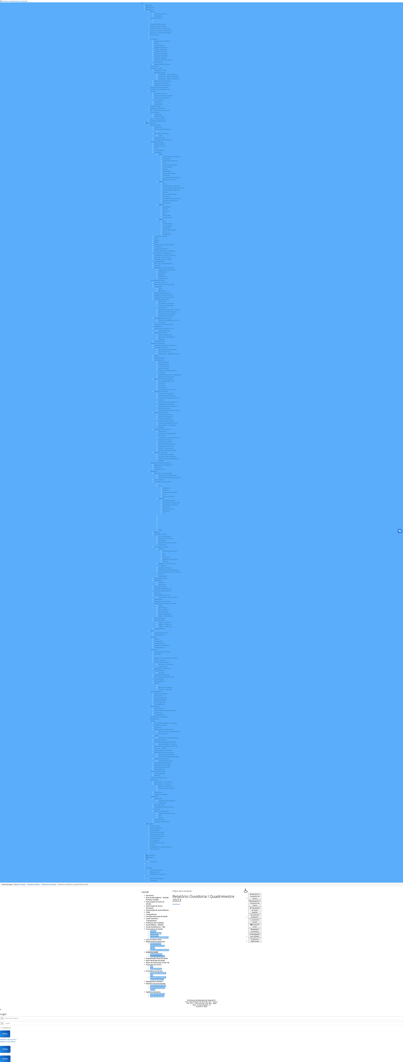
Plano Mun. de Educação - (167, 475)
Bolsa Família (159, 144)
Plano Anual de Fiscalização (164, 284)
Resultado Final (164, 352)
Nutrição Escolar (160, 534)
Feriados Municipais (157, 832)
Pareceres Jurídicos (165, 442)
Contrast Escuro (255, 921)
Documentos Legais (170, 492)
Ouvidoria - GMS (156, 68)
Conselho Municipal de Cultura (165, 345)
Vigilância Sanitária (157, 108)
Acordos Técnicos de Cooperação (165, 665)
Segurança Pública (161, 794)
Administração (155, 125)
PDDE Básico (162, 608)
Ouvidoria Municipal (161, 299)
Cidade (150, 824)
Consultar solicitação (166, 303)
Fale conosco (159, 708)
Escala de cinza (255, 926)
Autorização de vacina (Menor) (157, 910)
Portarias (166, 175)
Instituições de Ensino (162, 595)
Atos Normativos (160, 587)
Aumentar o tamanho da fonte (255, 903)
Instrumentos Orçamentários (165, 710)
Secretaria (150, 895)
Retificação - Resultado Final (168, 354)
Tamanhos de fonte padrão (255, 910)
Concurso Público (156, 18)
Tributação (158, 641)
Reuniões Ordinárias (170, 161)
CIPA (160, 136)
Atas (164, 163)
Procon (152, 91)
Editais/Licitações (160, 54)
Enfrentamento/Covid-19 (159, 937)
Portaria (166, 490)
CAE (159, 486)
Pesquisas (157, 102)
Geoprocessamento (161, 811)
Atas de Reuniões (169, 501)
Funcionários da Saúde (154, 929)
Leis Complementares (166, 381)
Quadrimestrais (156, 969)
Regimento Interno (170, 180)
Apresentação (163, 362)
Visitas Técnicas (168, 496)
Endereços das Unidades (155, 923)
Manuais (161, 339)
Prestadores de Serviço (162, 763)
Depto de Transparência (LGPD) (165, 658)
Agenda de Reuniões (165, 538)
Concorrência (159, 45)
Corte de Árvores (160, 698)
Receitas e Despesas (165, 448)
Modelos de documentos (163, 140)
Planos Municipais (169, 173)
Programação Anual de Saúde (157, 958)
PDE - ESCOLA (163, 610)
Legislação (158, 16)
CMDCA (161, 182)
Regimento (167, 488)
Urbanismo (154, 796)
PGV (159, 815)
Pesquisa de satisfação (162, 81)
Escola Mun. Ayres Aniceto (168, 597)
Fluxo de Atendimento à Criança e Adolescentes (163, 590)
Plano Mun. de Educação (163, 473)
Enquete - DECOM (164, 689)
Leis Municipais (155, 838)
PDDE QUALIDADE (164, 614)
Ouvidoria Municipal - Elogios (169, 310)
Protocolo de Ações (165, 761)
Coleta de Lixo (159, 643)
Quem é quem (163, 368)
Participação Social (161, 412)
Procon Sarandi (159, 660)
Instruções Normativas (166, 389)
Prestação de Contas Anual (164, 297)
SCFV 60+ (157, 266)
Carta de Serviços (156, 870)
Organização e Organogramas (161, 847)
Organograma (163, 364)
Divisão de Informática (162, 129)
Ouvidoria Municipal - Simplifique (166, 306)
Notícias (151, 7)
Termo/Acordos (160, 618)
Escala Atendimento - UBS (155, 927)
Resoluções (167, 159)
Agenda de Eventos (165, 687)
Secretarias (151, 123)
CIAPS (156, 148)
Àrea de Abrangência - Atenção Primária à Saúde (165, 724)
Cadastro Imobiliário (161, 645)
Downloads (158, 104)
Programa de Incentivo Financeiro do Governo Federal (165, 602)
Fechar (5, 1049)
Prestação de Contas (166, 446)
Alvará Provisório (160, 14)
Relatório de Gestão (161, 83)
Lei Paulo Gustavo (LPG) (166, 457)
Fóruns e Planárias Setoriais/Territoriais (166, 420)
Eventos (161, 673)
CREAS (156, 240)
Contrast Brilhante (255, 916)
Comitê (161, 549)
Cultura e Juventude (157, 343)
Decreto (165, 561)
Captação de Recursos (162, 652)
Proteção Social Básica (162, 257)
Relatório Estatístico (166, 316)
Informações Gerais (170, 551)
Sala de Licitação (160, 58)
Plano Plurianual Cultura (167, 444)
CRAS (156, 238)
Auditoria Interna (160, 333)
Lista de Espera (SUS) (161, 767)
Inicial (149, 5)
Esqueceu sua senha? (7, 1042)
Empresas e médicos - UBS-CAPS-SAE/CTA (158, 978)
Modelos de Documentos (163, 295)
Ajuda (149, 868)
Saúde (152, 721)
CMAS (160, 154)
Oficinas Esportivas (161, 633)
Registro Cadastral (161, 56)
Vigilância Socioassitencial (164, 268)
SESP (151, 631)
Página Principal (19, 884)
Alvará (152, 12)
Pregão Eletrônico (160, 49)
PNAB (156, 356)
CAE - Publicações (164, 536)
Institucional (159, 360)
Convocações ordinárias (171, 190)
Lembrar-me (6, 1028)
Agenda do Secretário (166, 377)
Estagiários (154, 935)
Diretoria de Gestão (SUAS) (164, 245)
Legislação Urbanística (166, 813)
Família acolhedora (161, 249)
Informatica (154, 35)
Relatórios (162, 276)
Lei (164, 513)
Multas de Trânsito (165, 786)
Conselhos (158, 152)
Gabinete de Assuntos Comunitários (162, 670)
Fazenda (153, 637)
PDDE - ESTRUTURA (165, 616)
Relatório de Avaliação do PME (169, 478)
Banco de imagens (157, 878)
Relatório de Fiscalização (167, 312)
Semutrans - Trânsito (162, 784)
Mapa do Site (155, 872)
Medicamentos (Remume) (163, 729)
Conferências (167, 224)
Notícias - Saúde (160, 748)
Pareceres (166, 507)
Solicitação (162, 301)
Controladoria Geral (157, 280)
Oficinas (157, 776)
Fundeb (161, 499)
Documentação (164, 331)
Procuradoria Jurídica (162, 662)
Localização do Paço (157, 843)
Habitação (158, 799)
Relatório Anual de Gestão (164, 752)
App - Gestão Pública (157, 119)
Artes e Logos (155, 826)
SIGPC (160, 606)
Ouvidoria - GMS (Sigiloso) (167, 75)
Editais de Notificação (166, 788)
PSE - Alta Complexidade (163, 264)
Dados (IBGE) (154, 830)
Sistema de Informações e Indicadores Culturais (168, 403)
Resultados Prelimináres (167, 350)
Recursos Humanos (161, 133)
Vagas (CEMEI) (159, 620)
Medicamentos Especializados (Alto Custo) (157, 946)
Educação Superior (161, 578)
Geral (160, 289)
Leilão (156, 43)
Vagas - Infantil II (164, 624)
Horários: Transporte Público (160, 33)
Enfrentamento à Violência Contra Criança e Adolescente (161, 29)
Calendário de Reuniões (171, 503)
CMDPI (160, 219)
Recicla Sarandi (159, 702)
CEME (156, 736)
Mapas (160, 817)
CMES (160, 530)
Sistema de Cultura (161, 392)
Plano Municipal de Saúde (155, 960)
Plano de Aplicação (169, 194)
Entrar (5, 1034)
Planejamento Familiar (162, 765)
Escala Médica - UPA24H (163, 750)
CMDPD (161, 205)
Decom (156, 683)
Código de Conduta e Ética (164, 329)
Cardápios (162, 540)
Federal (161, 582)
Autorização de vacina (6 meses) (155, 903)
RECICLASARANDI (160, 700)
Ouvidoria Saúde (160, 740)
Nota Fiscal (154, 66)
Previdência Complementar (160, 89)
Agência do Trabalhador (163, 465)
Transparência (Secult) (162, 429)
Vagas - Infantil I (164, 622)
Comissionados (155, 933)
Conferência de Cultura (167, 396)
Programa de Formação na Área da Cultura (168, 407)
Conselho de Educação (162, 482)
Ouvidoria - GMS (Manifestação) (160, 71)
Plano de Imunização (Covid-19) (165, 746)
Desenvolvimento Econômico (160, 463)
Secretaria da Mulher (158, 771)
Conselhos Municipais (158, 24)
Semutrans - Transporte (163, 782)
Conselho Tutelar (160, 236)
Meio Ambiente (155, 692)
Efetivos (153, 931)
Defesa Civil (158, 696)
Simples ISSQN (155, 106)
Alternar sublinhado (255, 940)
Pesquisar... (154, 862)
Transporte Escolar (161, 547)
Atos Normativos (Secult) (163, 379)
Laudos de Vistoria (165, 568)
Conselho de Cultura (165, 394)
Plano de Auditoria (165, 335)
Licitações (153, 39)
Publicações (162, 272)
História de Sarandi (157, 836)
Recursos (157, 593)
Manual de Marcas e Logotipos (169, 375)
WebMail (150, 857)
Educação (153, 471)
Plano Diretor (159, 805)
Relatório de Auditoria (166, 337)
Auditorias (162, 431)
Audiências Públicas (165, 417)
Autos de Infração (160, 694)
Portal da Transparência (159, 87)
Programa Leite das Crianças (164, 255)
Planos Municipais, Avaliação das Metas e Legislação (164, 252)
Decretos (161, 383)
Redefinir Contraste (255, 930)
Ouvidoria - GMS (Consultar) (168, 79)
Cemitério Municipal (161, 822)
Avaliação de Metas (170, 165)
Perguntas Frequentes (162, 85)
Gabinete (153, 650)
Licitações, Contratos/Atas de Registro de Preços (169, 439)
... (148, 859)
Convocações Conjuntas (171, 186)
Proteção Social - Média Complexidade (163, 260)
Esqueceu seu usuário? (8, 1039)
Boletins (161, 274)
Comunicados (159, 117)
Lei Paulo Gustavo (160, 347)
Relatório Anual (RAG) (166, 755)
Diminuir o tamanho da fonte (255, 896)
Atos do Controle (160, 282)
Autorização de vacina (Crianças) (154, 907)
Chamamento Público (162, 41)
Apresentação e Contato (167, 744)
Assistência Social (156, 142)
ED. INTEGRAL (163, 612)
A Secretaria (158, 480)
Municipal (162, 291)
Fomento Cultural (160, 452)
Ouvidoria (151, 855)
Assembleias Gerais (165, 415)
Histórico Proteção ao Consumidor (162, 99)
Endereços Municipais (158, 26)
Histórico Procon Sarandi (163, 96)
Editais (165, 169)
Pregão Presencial (160, 47)
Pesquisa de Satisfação (166, 314)
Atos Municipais (156, 828)
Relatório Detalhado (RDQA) (168, 757)
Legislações (167, 171)
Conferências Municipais (172, 156)
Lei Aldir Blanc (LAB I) (165, 454)
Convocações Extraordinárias (173, 188)
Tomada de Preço (160, 52)
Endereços (158, 127)
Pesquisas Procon (160, 94)
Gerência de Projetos (161, 675)
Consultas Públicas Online (167, 423)
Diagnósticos (163, 278)
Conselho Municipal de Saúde (165, 742)
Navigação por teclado (255, 935)
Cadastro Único (160, 146)
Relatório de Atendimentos (168, 738)
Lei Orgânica (154, 841)
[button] (252, 890)
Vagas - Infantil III (165, 627)
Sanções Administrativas (167, 450)
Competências (159, 138)
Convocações (167, 167)
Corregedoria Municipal (162, 318)
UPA (151, 967)
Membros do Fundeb (170, 505)
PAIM (156, 243)
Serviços (150, 10)
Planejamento (155, 706)
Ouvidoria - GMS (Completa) (168, 77)
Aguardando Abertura (162, 64)
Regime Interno (168, 509)
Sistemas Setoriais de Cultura (169, 410)
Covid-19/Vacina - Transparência (152, 920)
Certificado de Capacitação (168, 570)
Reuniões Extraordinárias (172, 177)
